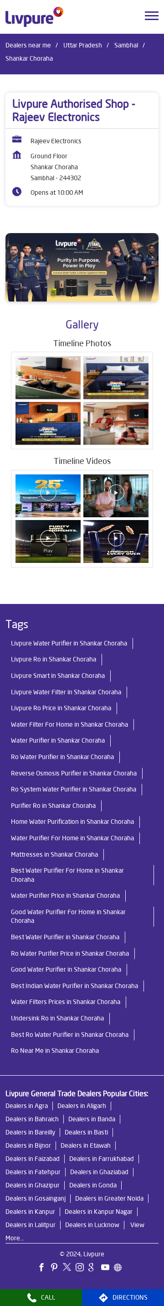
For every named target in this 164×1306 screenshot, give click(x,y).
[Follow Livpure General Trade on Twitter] (69, 1268)
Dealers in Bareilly (30, 1132)
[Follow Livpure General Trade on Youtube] (107, 1268)
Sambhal (126, 45)
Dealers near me (28, 45)
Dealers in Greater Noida (109, 1198)
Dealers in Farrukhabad (101, 1159)
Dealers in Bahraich (32, 1119)
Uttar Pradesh (82, 45)
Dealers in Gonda (93, 1185)
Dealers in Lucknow (92, 1225)
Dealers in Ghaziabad (99, 1172)
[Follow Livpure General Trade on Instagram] (82, 1268)
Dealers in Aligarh (81, 1106)
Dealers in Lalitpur (30, 1225)
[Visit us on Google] (94, 1268)
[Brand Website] (120, 1268)
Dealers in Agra (26, 1106)
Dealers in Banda (91, 1119)
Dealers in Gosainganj (35, 1198)
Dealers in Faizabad (32, 1159)
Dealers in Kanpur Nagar (99, 1211)
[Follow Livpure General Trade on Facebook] (43, 1268)
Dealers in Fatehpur (33, 1172)
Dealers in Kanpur (30, 1211)
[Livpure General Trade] (34, 17)
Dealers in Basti (86, 1132)
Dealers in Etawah (86, 1145)
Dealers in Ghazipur (32, 1185)
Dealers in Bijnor (28, 1145)
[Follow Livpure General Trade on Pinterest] (56, 1268)
